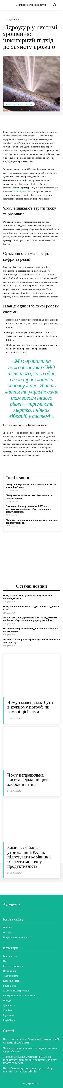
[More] (54, 122)
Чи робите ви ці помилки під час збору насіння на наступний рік (28, 1070)
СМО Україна (19, 191)
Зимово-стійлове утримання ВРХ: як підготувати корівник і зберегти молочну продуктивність (28, 509)
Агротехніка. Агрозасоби (19, 104)
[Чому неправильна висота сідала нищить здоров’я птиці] (31, 748)
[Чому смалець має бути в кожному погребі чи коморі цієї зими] (31, 675)
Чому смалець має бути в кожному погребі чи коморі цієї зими (30, 707)
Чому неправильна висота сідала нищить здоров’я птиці (28, 779)
